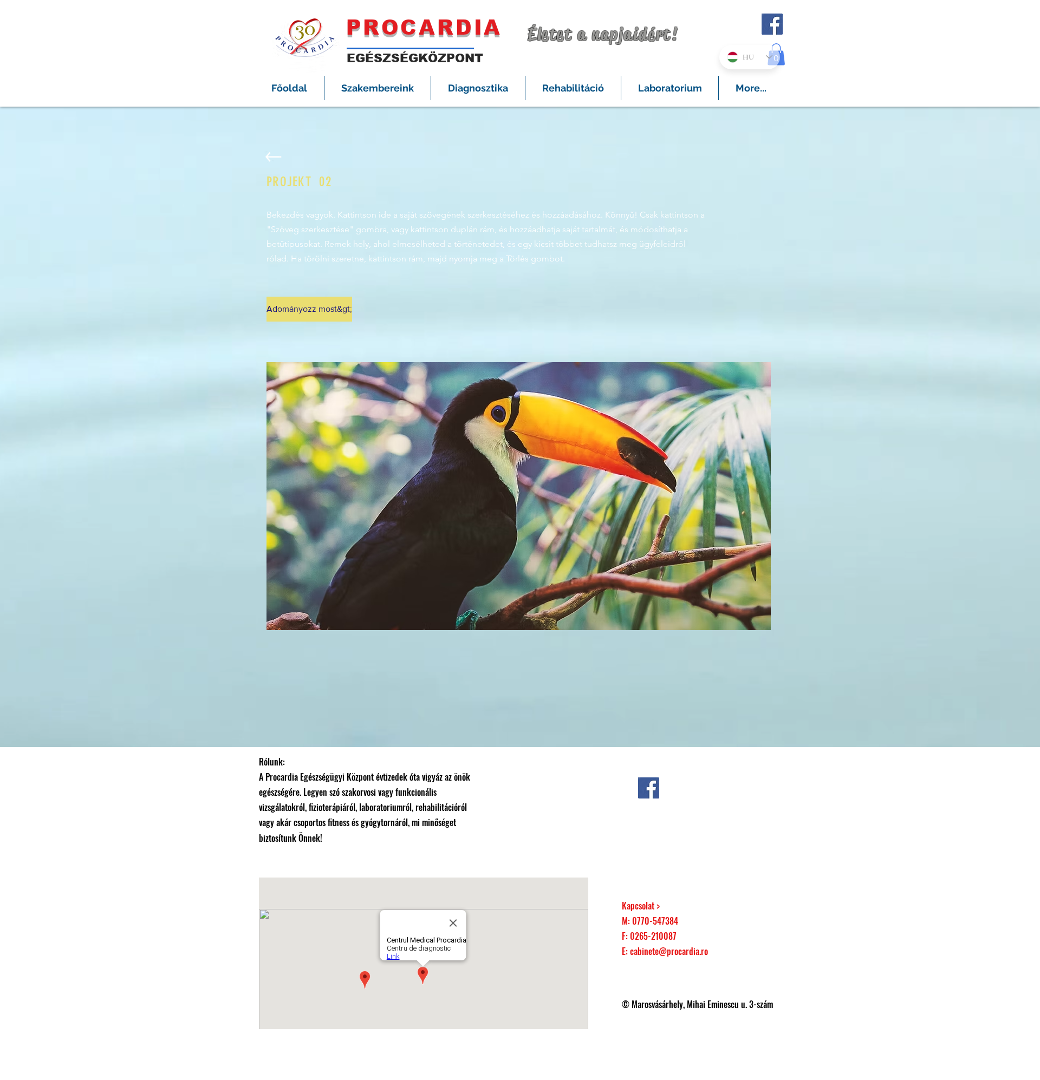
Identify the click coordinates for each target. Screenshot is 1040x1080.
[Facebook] (772, 24)
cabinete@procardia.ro (669, 951)
